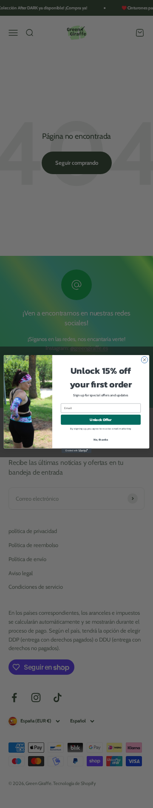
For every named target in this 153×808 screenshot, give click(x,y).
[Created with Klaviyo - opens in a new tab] (76, 450)
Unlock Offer (100, 419)
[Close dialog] (144, 359)
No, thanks (101, 440)
